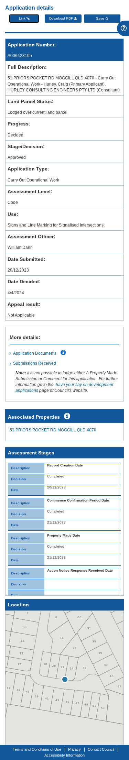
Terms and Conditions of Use (37, 749)
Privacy (74, 749)
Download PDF (61, 18)
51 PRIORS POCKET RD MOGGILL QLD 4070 (53, 430)
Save (100, 18)
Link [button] (22, 18)
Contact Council (101, 749)
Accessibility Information (64, 755)
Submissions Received (34, 363)
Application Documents (34, 353)
